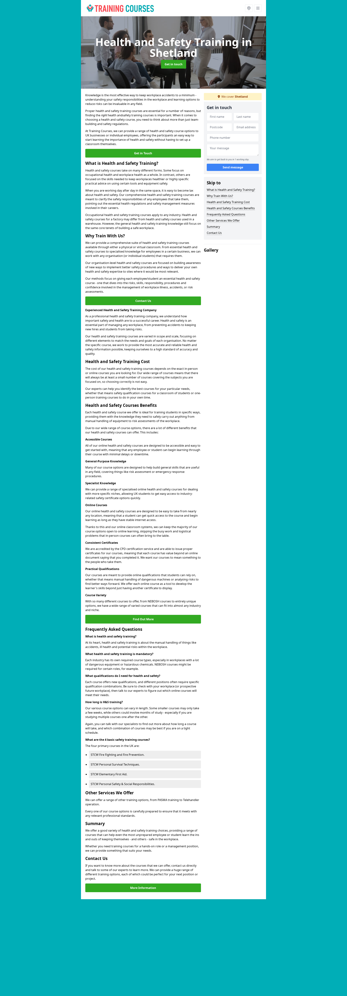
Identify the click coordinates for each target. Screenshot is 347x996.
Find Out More (143, 619)
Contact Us (143, 301)
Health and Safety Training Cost (228, 202)
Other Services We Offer (223, 220)
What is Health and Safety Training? (231, 190)
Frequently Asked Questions (226, 214)
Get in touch (174, 64)
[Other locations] (249, 8)
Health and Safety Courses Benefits (231, 208)
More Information (143, 888)
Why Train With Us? (220, 196)
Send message (233, 167)
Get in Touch (143, 153)
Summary (213, 227)
